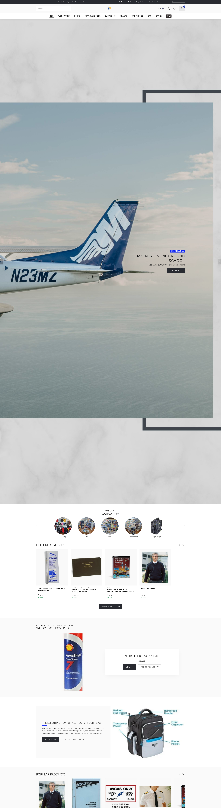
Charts (123, 16)
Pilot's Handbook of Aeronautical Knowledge (120, 590)
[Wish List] (174, 8)
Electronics (110, 16)
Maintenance (137, 16)
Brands (159, 16)
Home (51, 16)
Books (77, 16)
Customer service (178, 2)
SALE (169, 16)
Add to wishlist (148, 667)
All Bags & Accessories (75, 739)
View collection (109, 606)
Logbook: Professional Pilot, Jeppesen (84, 590)
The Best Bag (50, 739)
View (128, 667)
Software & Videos (93, 16)
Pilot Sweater (148, 588)
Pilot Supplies (64, 16)
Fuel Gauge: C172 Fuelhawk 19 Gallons (51, 589)
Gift (149, 16)
